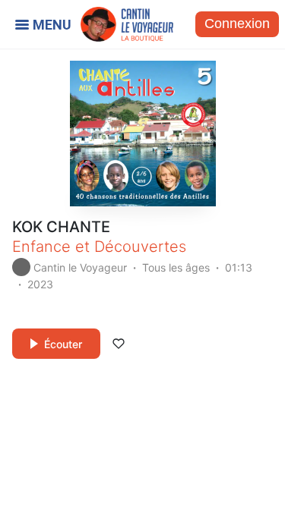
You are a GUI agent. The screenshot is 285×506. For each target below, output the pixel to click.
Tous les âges (176, 267)
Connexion (237, 23)
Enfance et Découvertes (99, 246)
